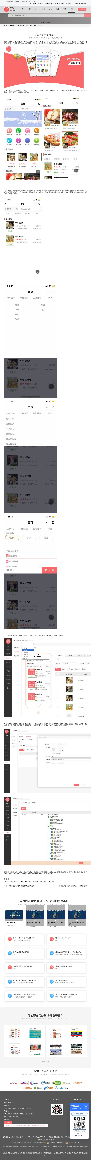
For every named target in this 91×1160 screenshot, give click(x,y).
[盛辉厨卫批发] (35, 1033)
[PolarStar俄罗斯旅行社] (55, 1049)
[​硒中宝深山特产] (35, 1049)
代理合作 (39, 1140)
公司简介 (11, 1102)
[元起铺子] (76, 1049)
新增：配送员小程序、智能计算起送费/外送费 (21, 886)
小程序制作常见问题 (9, 1108)
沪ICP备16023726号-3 (74, 1142)
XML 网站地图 (8, 1114)
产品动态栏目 (20, 25)
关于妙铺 (6, 1102)
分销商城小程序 (20, 1137)
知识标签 (21, 1114)
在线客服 (49, 4)
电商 (22, 881)
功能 (53, 881)
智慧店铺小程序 (10, 1137)
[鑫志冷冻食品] (55, 1033)
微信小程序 (16, 881)
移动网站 (83, 3)
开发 (30, 881)
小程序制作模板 (51, 1137)
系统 (45, 881)
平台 (41, 881)
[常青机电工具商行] (76, 1033)
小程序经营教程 (78, 1137)
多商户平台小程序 (30, 1137)
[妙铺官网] (6, 9)
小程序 (6, 881)
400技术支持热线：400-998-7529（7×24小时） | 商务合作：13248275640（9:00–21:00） (26, 1125)
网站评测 (15, 1116)
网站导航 (15, 1114)
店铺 (26, 881)
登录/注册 (82, 9)
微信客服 (41, 4)
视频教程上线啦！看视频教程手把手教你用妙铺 (74, 886)
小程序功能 (60, 1137)
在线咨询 (8, 1122)
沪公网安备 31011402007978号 (57, 1142)
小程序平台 (35, 881)
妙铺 (12, 8)
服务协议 (27, 1114)
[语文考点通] (14, 1049)
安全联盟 (9, 1116)
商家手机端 (32, 4)
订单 (49, 881)
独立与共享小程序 (41, 1137)
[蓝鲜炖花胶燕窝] (14, 1033)
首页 (4, 1137)
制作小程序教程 (19, 1108)
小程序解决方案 (68, 1137)
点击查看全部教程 (45, 22)
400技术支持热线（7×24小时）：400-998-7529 (67, 3)
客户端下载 (27, 1108)
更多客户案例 (45, 1061)
